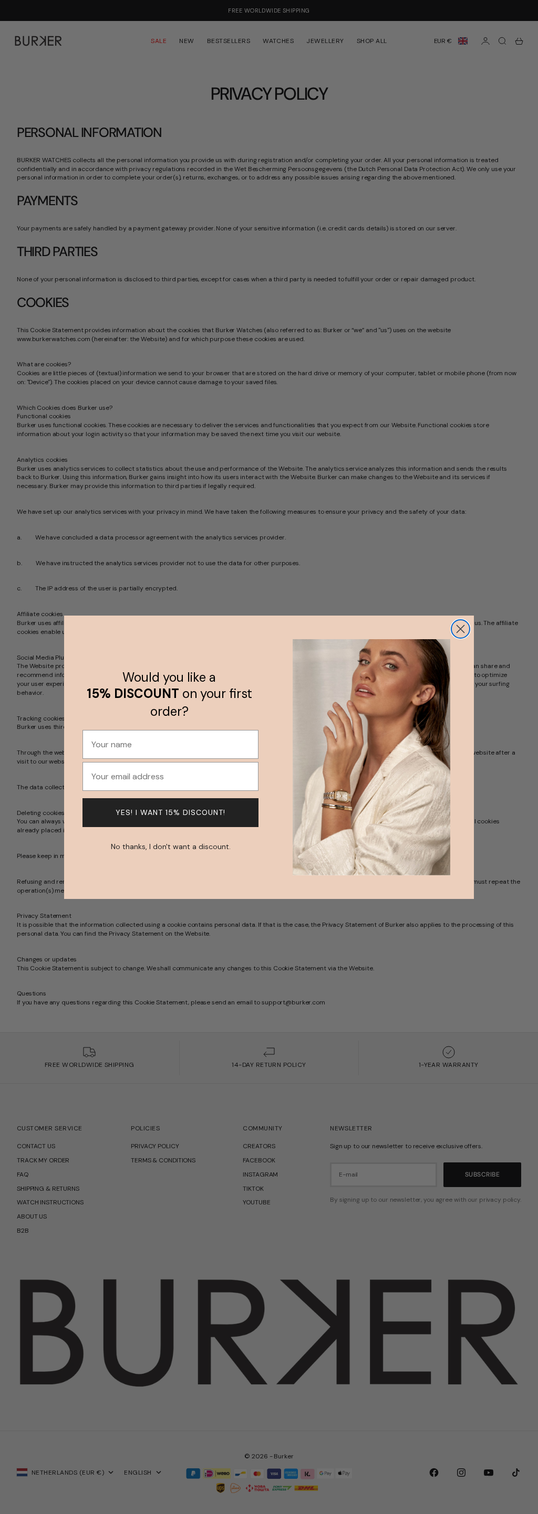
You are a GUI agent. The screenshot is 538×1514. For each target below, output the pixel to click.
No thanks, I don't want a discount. (171, 845)
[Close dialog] (460, 629)
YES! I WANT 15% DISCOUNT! (170, 812)
